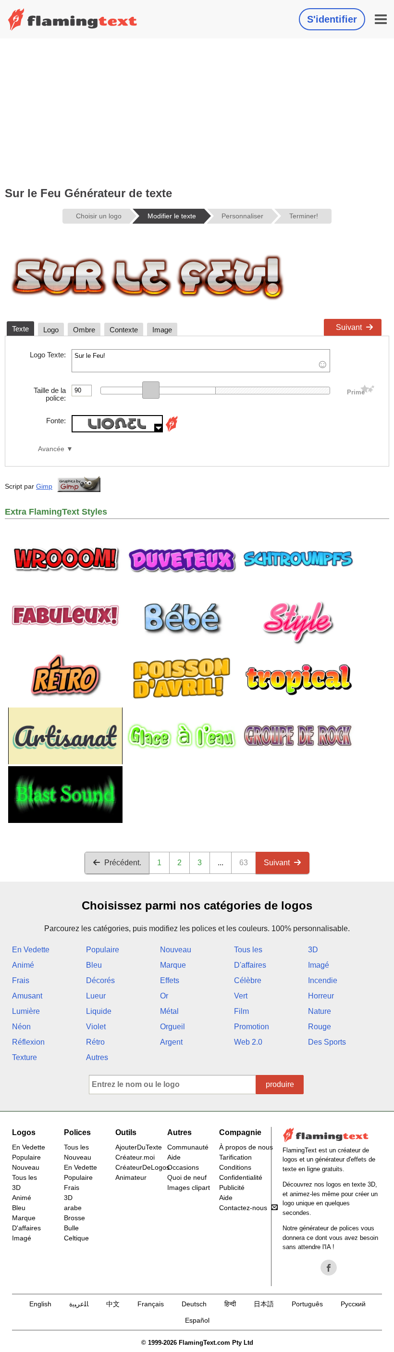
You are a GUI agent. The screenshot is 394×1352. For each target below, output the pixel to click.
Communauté (188, 1147)
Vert (240, 996)
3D (313, 950)
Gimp (44, 486)
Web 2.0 (248, 1042)
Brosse (74, 1218)
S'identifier (332, 19)
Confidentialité (240, 1177)
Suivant (349, 327)
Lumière (26, 1011)
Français (150, 1304)
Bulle (71, 1228)
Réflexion (28, 1042)
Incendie (322, 980)
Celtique (76, 1238)
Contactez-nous (243, 1208)
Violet (96, 1027)
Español (197, 1320)
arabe (73, 1208)
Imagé (318, 965)
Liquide (98, 1011)
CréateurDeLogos (142, 1167)
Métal (169, 1011)
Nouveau (175, 950)
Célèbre (247, 980)
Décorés (100, 980)
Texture (24, 1057)
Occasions (183, 1167)
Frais (20, 980)
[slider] (151, 390)
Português (307, 1304)
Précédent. (122, 863)
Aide (174, 1157)
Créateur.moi (135, 1157)
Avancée (51, 449)
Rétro (95, 1042)
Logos (24, 1132)
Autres (97, 1057)
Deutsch (194, 1304)
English (40, 1304)
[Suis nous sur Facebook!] (328, 1268)
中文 (113, 1304)
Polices (77, 1132)
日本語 (264, 1304)
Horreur (321, 996)
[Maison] (72, 19)
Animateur (131, 1177)
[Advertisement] (197, 110)
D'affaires (250, 965)
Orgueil (172, 1027)
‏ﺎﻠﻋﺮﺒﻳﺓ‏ (78, 1304)
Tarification (235, 1157)
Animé (23, 965)
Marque (173, 965)
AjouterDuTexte (138, 1147)
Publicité (232, 1187)
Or (164, 996)
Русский (353, 1304)
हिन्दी (230, 1304)
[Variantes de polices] (171, 430)
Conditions (235, 1167)
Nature (319, 1011)
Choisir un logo (99, 216)
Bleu (94, 965)
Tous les (248, 950)
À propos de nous (246, 1147)
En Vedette (30, 950)
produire (280, 1084)
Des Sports (327, 1042)
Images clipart (188, 1187)
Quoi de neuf (187, 1177)
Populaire (102, 950)
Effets (169, 980)
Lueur (96, 996)
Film (241, 1011)
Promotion (251, 1027)
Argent (171, 1042)
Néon (21, 1027)
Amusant (27, 996)
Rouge (319, 1027)
